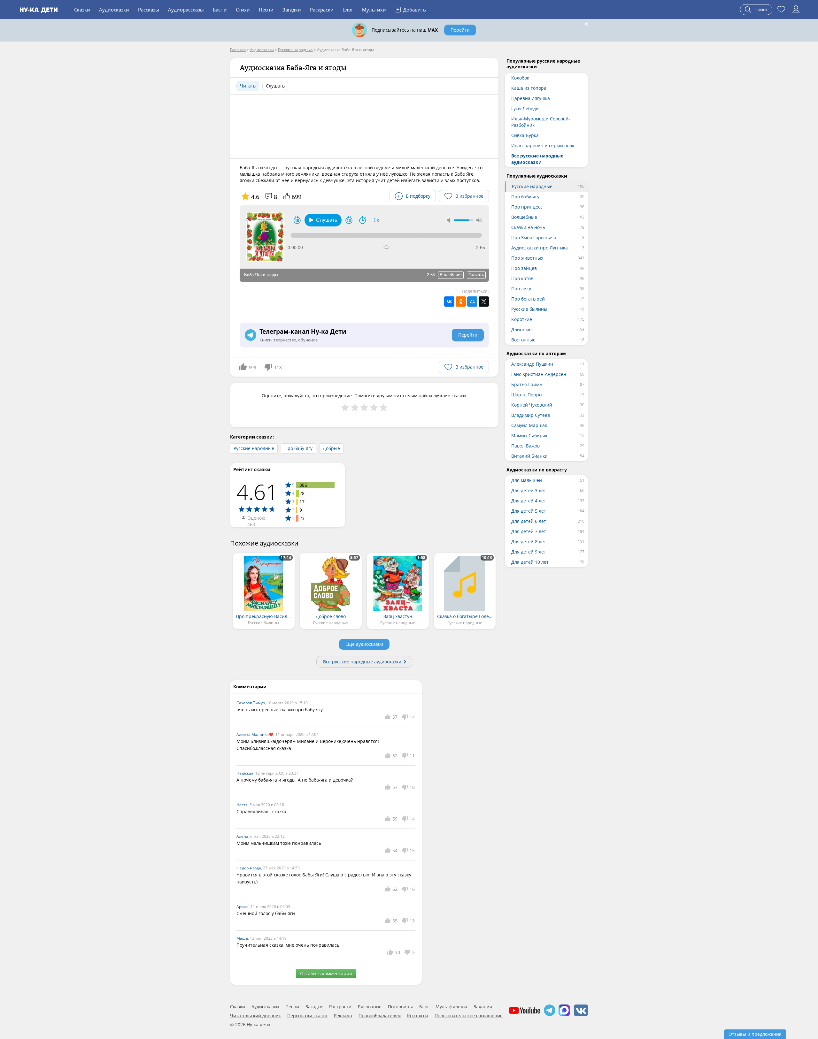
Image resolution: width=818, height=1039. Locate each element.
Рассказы (148, 9)
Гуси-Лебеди (525, 108)
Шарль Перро (526, 395)
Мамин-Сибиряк (529, 435)
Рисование (370, 1007)
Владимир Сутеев (530, 415)
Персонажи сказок (307, 1015)
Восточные (523, 340)
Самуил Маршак (529, 425)
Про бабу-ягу (298, 448)
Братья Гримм (527, 384)
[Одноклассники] (461, 301)
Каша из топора (528, 88)
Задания (483, 1007)
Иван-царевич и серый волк (542, 145)
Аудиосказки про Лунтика (539, 248)
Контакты (417, 1015)
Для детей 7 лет (528, 531)
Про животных (527, 258)
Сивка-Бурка (525, 135)
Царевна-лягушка (530, 98)
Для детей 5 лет (528, 511)
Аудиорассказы (186, 9)
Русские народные (254, 448)
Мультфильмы (451, 1007)
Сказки (82, 9)
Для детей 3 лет (528, 490)
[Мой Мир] (472, 301)
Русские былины (529, 309)
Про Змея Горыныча (533, 237)
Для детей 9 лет (528, 552)
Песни (266, 9)
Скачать (476, 274)
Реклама (343, 1015)
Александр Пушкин (532, 364)
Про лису (521, 289)
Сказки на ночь (528, 227)
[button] (323, 220)
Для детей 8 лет (528, 542)
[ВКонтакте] (449, 301)
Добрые (331, 448)
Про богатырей (528, 299)
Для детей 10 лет (530, 562)
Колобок (520, 78)
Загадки (291, 9)
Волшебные (524, 217)
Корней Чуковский (531, 405)
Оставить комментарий (326, 973)
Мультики (374, 9)
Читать (248, 86)
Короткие (521, 319)
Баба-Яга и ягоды (261, 274)
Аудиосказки (114, 9)
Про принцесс (527, 207)
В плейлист (451, 274)
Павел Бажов (525, 446)
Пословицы (400, 1007)
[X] (484, 301)
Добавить (411, 9)
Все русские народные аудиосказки (362, 662)
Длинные (521, 329)
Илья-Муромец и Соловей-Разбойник (540, 122)
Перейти (460, 30)
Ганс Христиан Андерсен (538, 374)
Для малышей (526, 480)
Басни (220, 9)
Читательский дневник (255, 1015)
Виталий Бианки (529, 456)
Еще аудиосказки (364, 644)
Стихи (243, 9)
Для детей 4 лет (528, 501)
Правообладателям (380, 1015)
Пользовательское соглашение (469, 1015)
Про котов (522, 278)
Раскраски (322, 9)
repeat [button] (386, 247)
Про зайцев (524, 268)
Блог (348, 9)
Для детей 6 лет (528, 521)
